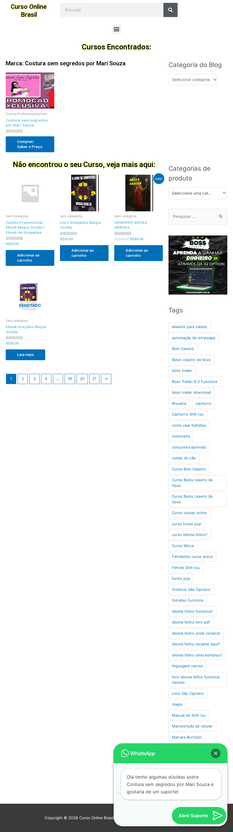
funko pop (181, 578)
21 (94, 378)
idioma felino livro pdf (191, 622)
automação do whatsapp (193, 337)
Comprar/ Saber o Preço (29, 144)
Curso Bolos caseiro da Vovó (192, 499)
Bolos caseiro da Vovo (191, 359)
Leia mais (25, 354)
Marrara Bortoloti (187, 737)
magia (177, 704)
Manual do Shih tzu (189, 715)
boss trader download (191, 392)
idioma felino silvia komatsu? (197, 655)
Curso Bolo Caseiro (189, 469)
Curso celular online (189, 512)
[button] (116, 29)
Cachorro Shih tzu (188, 414)
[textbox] (195, 193)
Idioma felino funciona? (192, 611)
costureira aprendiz (189, 447)
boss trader (182, 370)
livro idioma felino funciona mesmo (195, 680)
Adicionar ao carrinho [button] (28, 257)
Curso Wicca (183, 545)
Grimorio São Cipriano (191, 589)
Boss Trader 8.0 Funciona (194, 381)
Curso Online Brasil (29, 10)
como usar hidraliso (189, 425)
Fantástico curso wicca (192, 556)
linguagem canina (187, 666)
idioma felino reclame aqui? (196, 644)
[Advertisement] (197, 124)
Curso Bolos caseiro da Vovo (192, 482)
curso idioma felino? (189, 534)
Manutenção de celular (192, 726)
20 (82, 378)
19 (70, 378)
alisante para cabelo (189, 326)
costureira (181, 436)
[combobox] (197, 193)
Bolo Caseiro (183, 348)
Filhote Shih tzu (186, 567)
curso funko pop (186, 524)
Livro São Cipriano (188, 693)
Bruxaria (179, 403)
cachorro (203, 403)
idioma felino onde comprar (196, 633)
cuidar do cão (184, 458)
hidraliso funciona (187, 600)
